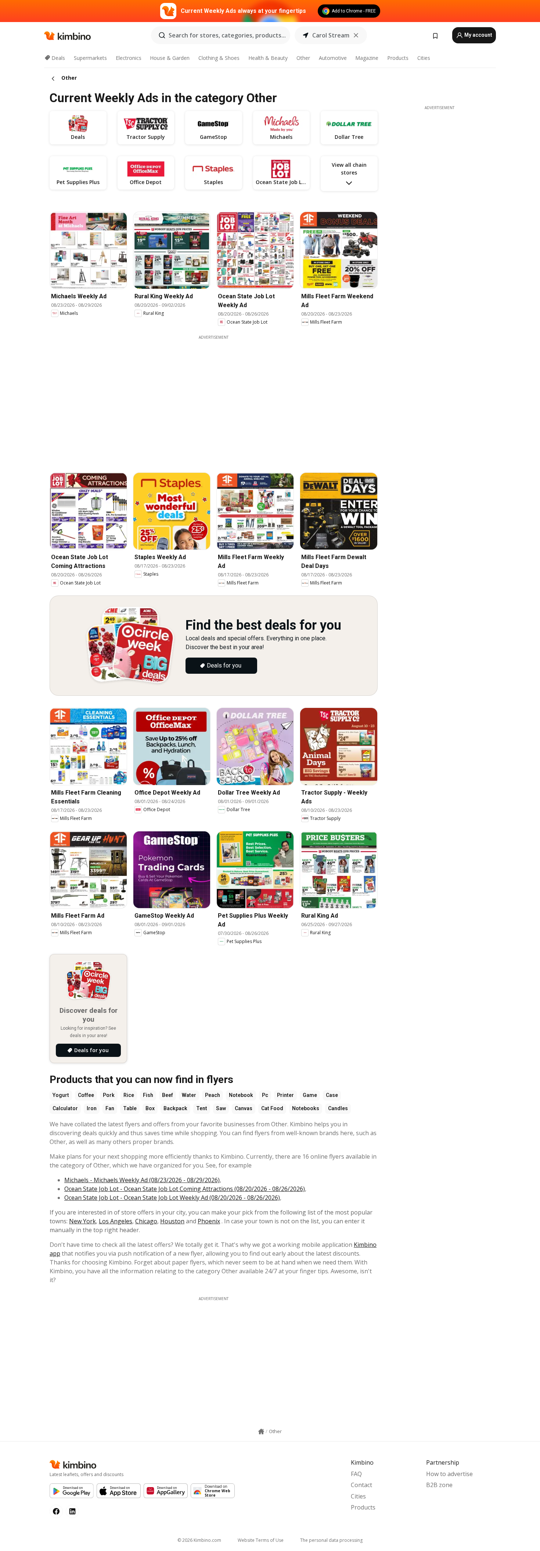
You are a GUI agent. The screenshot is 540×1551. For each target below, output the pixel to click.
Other (303, 57)
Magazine (366, 57)
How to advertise (449, 1474)
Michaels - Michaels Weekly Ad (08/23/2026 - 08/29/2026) (142, 1180)
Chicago (146, 1221)
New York (82, 1221)
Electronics (128, 57)
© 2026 (199, 1540)
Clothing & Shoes (219, 57)
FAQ (356, 1474)
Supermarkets (90, 57)
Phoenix (209, 1221)
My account (477, 35)
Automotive (333, 57)
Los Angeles (115, 1221)
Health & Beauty (268, 57)
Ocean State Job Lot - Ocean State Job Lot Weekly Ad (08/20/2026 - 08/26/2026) (172, 1198)
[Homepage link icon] (261, 1432)
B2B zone (439, 1485)
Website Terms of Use (261, 1540)
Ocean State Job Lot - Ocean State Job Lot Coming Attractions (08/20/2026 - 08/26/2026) (184, 1189)
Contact (361, 1485)
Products (397, 57)
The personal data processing (331, 1540)
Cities (423, 57)
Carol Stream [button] (330, 35)
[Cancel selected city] (356, 35)
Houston (172, 1221)
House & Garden (170, 57)
